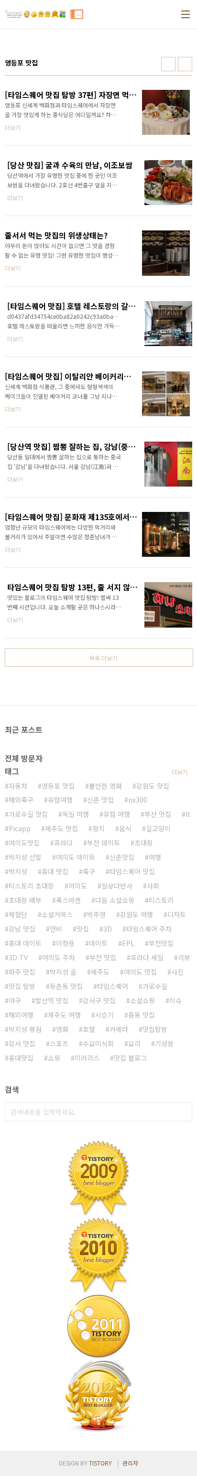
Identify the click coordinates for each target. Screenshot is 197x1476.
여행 (155, 857)
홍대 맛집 (55, 871)
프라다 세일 (147, 957)
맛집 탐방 (22, 986)
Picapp (20, 828)
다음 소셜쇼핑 (114, 900)
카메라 (118, 1029)
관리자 (130, 1463)
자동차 (18, 786)
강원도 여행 (136, 914)
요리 (134, 1043)
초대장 (143, 842)
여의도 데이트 (75, 857)
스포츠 (59, 1043)
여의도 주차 (58, 957)
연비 (56, 928)
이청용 (65, 943)
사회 (153, 885)
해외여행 (21, 1015)
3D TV (18, 957)
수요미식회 (98, 1043)
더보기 (179, 772)
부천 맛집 (102, 957)
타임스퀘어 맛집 (132, 871)
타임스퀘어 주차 (149, 928)
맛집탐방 (154, 1029)
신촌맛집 (121, 857)
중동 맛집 (141, 1015)
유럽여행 (60, 799)
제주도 (100, 972)
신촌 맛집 (100, 799)
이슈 (175, 1000)
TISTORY (100, 1463)
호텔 (89, 1029)
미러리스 (87, 1058)
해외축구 (21, 799)
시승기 (104, 1015)
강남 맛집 (22, 928)
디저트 (176, 914)
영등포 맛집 (58, 786)
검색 (183, 1112)
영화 (62, 1029)
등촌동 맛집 (66, 986)
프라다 (63, 842)
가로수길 (154, 986)
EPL (128, 943)
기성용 (164, 1043)
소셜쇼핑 (142, 1000)
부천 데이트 (103, 842)
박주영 (96, 914)
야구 (15, 1000)
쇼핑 (54, 1058)
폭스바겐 (68, 900)
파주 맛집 (22, 972)
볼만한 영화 (105, 786)
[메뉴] (185, 14)
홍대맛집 (21, 1058)
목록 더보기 (103, 658)
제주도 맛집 (61, 828)
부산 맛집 (157, 814)
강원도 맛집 (152, 786)
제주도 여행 (64, 1015)
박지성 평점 (25, 1029)
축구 (89, 871)
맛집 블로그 (130, 1058)
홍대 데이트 (25, 943)
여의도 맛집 (140, 972)
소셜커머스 (57, 914)
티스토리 (161, 900)
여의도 (77, 885)
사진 (177, 972)
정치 (98, 828)
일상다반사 (116, 885)
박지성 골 (63, 972)
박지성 (18, 871)
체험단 (18, 914)
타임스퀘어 (112, 986)
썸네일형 (168, 64)
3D (107, 928)
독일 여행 (75, 814)
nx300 (137, 799)
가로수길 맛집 (28, 814)
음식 (125, 828)
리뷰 (184, 957)
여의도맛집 (24, 842)
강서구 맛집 (99, 1000)
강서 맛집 (22, 1043)
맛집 (83, 928)
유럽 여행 (116, 814)
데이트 (98, 943)
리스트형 (185, 64)
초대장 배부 (25, 900)
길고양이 (158, 828)
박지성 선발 (25, 857)
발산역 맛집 (51, 1000)
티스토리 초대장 (31, 885)
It (188, 814)
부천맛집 (161, 943)
